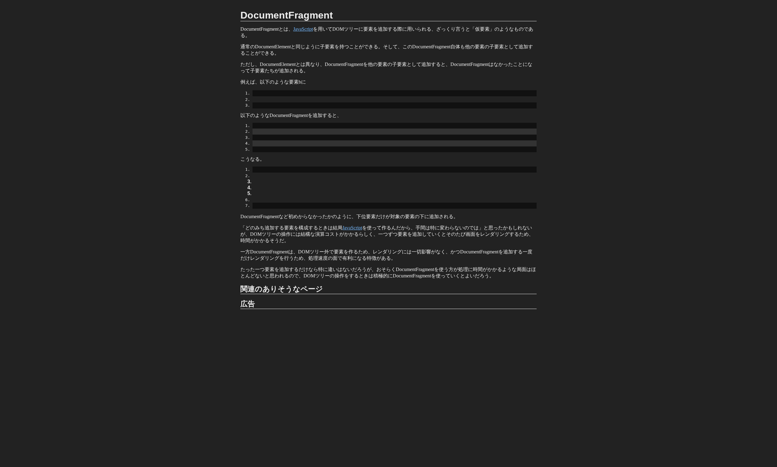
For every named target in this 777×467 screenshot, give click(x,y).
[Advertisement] (388, 388)
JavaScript (303, 29)
